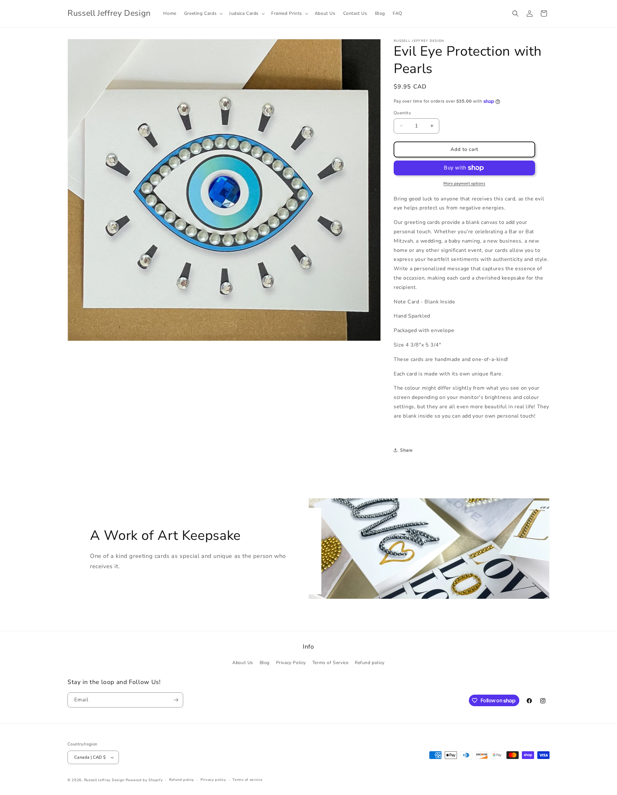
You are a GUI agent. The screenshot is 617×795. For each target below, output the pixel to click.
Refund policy (370, 663)
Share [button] (406, 450)
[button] (202, 13)
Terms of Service (330, 663)
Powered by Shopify (144, 780)
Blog (265, 663)
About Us (242, 663)
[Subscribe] (176, 699)
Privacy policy (213, 779)
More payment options (464, 183)
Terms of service (247, 779)
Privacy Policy (291, 663)
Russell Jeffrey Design (104, 780)
